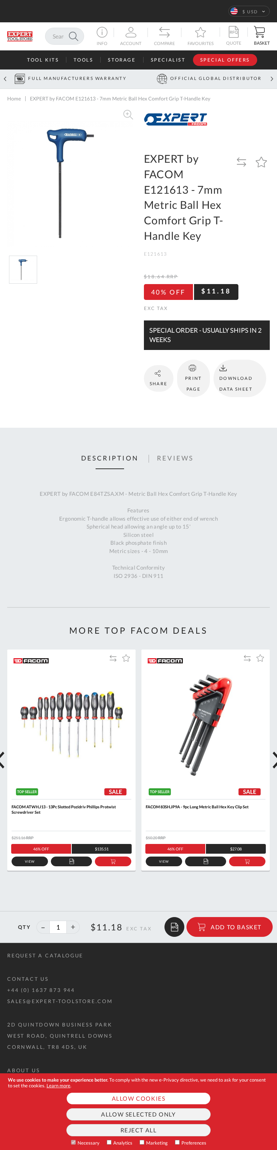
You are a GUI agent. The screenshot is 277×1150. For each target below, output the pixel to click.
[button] (249, 11)
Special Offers (225, 60)
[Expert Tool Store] (19, 35)
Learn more (58, 1085)
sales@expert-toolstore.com (60, 1001)
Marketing (157, 1143)
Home (14, 98)
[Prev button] (5, 79)
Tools (83, 60)
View (30, 861)
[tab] (110, 459)
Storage (122, 60)
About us (23, 1070)
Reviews (175, 458)
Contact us (28, 979)
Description (110, 458)
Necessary (89, 1143)
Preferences (193, 1143)
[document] (138, 1111)
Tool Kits (43, 60)
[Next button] (272, 79)
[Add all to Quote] (174, 927)
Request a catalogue (45, 955)
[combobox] (64, 36)
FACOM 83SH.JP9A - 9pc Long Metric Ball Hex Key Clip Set (197, 806)
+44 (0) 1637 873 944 (41, 990)
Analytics (122, 1143)
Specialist (168, 60)
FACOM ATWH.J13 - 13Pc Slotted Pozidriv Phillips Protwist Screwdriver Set (64, 809)
